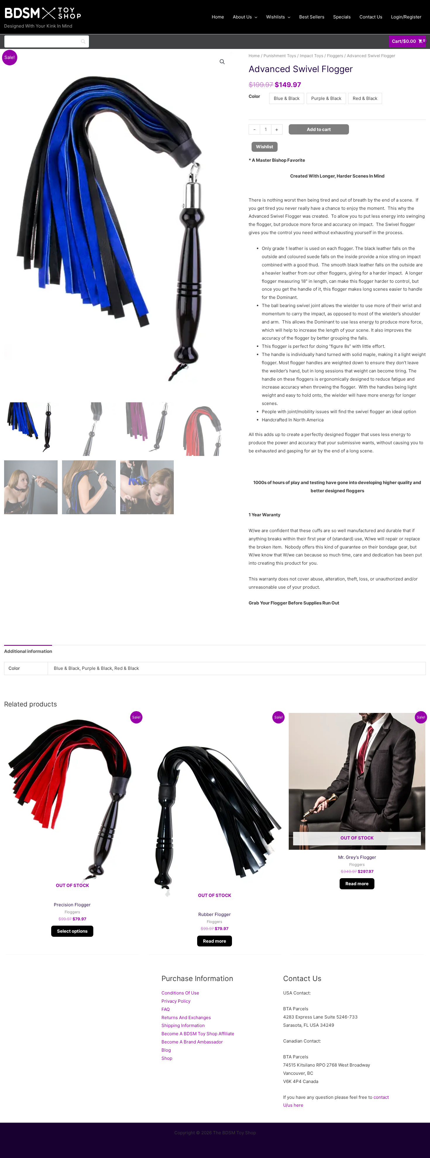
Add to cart (319, 129)
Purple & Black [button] (326, 98)
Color (254, 96)
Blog (166, 1050)
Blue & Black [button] (287, 98)
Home (254, 55)
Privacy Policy (175, 1001)
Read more (214, 941)
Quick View (72, 892)
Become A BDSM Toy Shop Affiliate (197, 1033)
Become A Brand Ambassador (192, 1042)
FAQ (165, 1009)
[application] (254, 17)
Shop (166, 1058)
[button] (222, 62)
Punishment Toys (280, 55)
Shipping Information (183, 1025)
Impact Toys (311, 55)
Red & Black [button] (365, 98)
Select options (72, 931)
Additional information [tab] (28, 651)
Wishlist (264, 146)
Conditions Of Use (180, 993)
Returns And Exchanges (186, 1017)
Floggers (335, 55)
